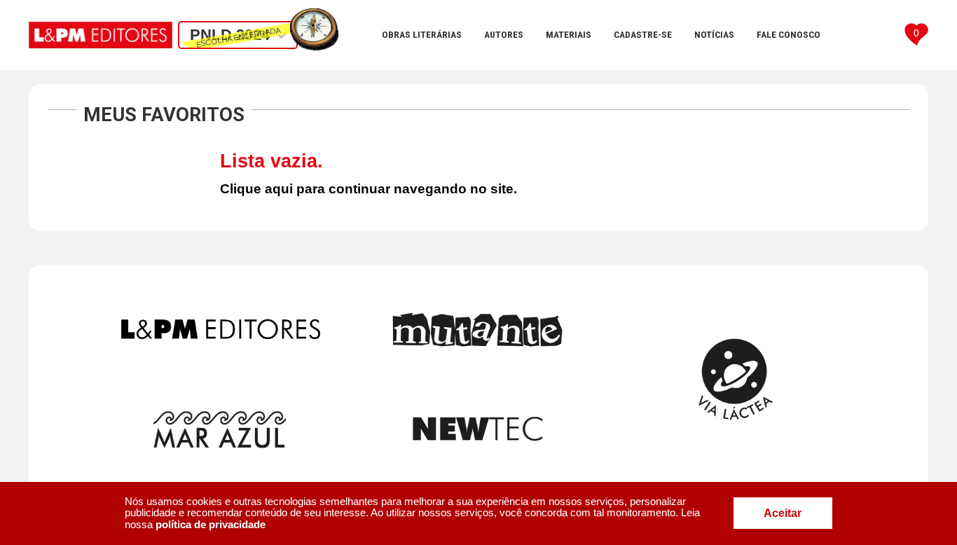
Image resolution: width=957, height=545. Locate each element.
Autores (503, 34)
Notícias (714, 34)
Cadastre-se (643, 34)
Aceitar (782, 513)
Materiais (568, 34)
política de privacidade (211, 524)
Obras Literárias (422, 34)
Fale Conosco (788, 34)
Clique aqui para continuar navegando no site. (368, 188)
